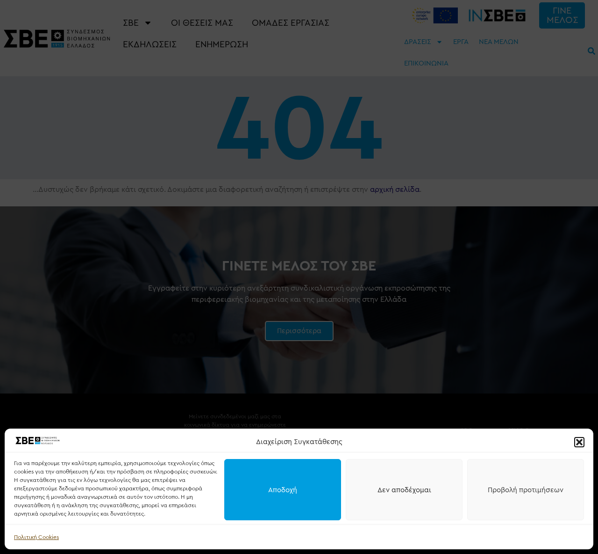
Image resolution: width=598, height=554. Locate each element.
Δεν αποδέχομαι (404, 490)
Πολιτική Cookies (36, 537)
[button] (579, 442)
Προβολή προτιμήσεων (525, 490)
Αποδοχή (282, 490)
